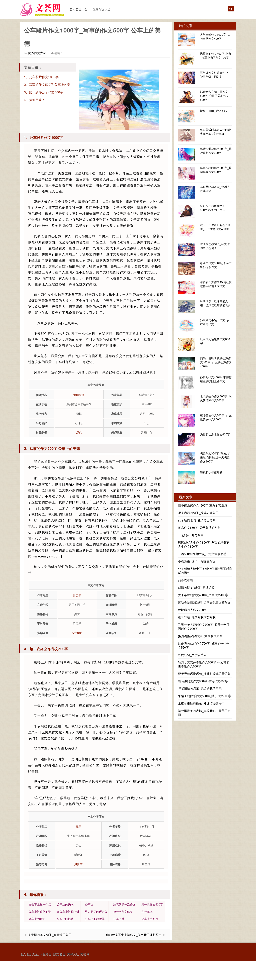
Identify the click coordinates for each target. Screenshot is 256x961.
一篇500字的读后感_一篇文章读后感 (202, 554)
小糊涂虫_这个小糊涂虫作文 (197, 561)
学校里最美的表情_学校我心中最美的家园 (204, 713)
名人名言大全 (78, 9)
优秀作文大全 (102, 9)
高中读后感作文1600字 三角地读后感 (202, 505)
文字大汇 (73, 954)
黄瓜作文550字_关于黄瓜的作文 (199, 527)
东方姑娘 (77, 633)
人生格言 (46, 954)
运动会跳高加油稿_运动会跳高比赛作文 (204, 602)
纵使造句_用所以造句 (192, 655)
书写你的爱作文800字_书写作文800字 (203, 681)
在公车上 (147, 912)
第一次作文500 (122, 912)
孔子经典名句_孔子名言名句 (197, 520)
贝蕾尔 (78, 864)
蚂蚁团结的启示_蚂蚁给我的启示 (200, 688)
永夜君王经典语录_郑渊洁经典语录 (201, 703)
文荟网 (84, 954)
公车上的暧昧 (37, 919)
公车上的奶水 (65, 904)
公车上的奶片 (149, 919)
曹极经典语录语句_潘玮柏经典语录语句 (204, 673)
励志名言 (59, 954)
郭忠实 (77, 595)
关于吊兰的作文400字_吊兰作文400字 (203, 595)
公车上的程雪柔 (95, 919)
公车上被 (118, 919)
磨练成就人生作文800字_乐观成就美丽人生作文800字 (203, 544)
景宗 (78, 826)
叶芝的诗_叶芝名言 (191, 535)
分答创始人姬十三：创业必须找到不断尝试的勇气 (205, 570)
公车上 (89, 904)
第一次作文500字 (152, 904)
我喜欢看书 (185, 580)
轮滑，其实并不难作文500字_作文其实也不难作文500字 (203, 664)
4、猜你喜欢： (34, 99)
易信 (79, 432)
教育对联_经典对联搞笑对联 (197, 617)
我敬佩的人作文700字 (192, 610)
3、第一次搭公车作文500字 (43, 92)
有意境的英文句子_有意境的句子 (50, 935)
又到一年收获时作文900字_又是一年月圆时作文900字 (203, 626)
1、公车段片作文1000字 (41, 77)
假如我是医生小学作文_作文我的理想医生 (134, 935)
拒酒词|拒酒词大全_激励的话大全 (200, 636)
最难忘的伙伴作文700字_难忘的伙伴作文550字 (203, 645)
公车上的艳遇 (65, 919)
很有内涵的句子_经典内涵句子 (198, 513)
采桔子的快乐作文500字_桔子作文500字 (204, 696)
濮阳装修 (79, 395)
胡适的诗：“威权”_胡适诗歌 (196, 587)
